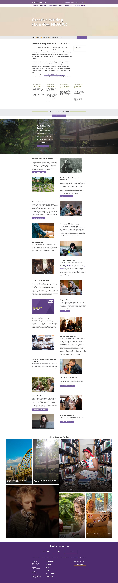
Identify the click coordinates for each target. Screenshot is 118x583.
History (33, 569)
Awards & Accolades (36, 568)
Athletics (72, 2)
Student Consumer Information (37, 577)
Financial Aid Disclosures (36, 576)
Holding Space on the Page (67, 535)
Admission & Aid (43, 5)
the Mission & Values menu (68, 6)
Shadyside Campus (68, 265)
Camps (76, 2)
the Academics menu (32, 6)
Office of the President (36, 563)
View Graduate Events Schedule (41, 410)
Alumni (68, 2)
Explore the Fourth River (67, 196)
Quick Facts (34, 567)
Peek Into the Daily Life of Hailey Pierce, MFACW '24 (99, 534)
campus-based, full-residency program (54, 75)
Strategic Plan (34, 571)
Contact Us (81, 2)
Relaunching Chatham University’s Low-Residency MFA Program (16, 481)
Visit (62, 2)
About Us (34, 561)
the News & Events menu (77, 6)
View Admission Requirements (68, 386)
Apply (83, 5)
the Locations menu (61, 6)
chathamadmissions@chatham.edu (79, 557)
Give (65, 2)
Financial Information (36, 575)
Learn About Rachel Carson (40, 172)
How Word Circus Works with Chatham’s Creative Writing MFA (22, 535)
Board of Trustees (35, 564)
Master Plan (34, 572)
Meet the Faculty (66, 311)
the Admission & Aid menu (42, 6)
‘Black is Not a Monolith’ (66, 489)
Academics (35, 5)
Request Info (46, 551)
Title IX (47, 570)
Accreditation (34, 573)
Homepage (33, 37)
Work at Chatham (50, 561)
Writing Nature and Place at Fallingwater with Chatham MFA (45, 481)
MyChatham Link (80, 564)
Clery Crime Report (50, 573)
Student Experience (53, 5)
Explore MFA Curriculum (39, 218)
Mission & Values (68, 5)
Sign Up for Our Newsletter (68, 422)
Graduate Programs (46, 37)
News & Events (77, 5)
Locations (61, 5)
